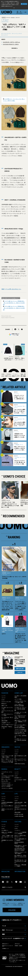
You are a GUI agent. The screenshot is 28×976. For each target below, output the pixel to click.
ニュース (17, 393)
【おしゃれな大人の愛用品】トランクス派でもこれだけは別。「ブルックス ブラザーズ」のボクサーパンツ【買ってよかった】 (19, 411)
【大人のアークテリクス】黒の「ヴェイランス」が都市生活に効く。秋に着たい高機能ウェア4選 (19, 397)
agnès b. (4, 633)
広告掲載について (5, 948)
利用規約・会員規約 (18, 945)
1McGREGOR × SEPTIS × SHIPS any (11, 42)
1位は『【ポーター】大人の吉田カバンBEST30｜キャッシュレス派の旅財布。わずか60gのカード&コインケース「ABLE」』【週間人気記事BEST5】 (19, 448)
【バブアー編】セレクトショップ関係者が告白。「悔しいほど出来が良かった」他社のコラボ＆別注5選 (14, 303)
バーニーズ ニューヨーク (17, 33)
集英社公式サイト (5, 943)
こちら (15, 961)
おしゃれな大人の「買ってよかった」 (19, 407)
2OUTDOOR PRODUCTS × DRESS (11, 44)
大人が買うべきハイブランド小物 (19, 458)
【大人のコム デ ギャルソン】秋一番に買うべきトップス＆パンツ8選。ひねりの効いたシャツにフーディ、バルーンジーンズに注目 (19, 462)
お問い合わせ (17, 943)
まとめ (4, 599)
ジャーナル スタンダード (6, 33)
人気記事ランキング (19, 444)
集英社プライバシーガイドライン (7, 946)
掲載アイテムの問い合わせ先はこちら (11, 289)
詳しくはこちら (24, 3)
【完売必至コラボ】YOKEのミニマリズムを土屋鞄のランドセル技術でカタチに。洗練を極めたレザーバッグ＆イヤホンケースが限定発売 (19, 435)
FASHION (8, 374)
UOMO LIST (23, 500)
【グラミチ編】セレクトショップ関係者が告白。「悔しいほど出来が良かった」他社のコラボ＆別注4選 (14, 308)
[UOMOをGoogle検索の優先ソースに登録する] (14, 334)
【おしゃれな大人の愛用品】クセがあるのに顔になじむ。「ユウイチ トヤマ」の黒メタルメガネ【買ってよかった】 (19, 424)
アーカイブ (5, 20)
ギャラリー (5, 574)
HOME (2, 374)
